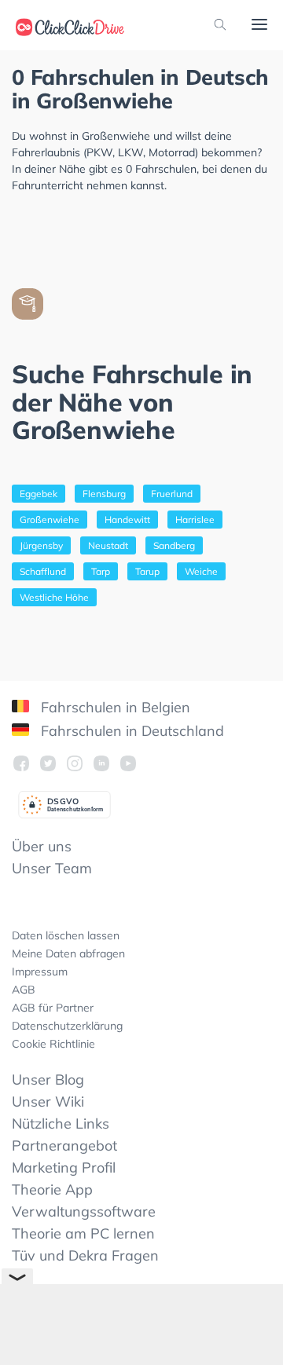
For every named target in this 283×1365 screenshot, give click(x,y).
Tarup (147, 571)
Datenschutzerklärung (67, 1026)
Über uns (42, 846)
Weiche (201, 571)
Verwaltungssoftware (84, 1211)
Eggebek (38, 494)
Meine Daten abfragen (68, 953)
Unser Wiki (48, 1101)
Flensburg (104, 494)
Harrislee (195, 519)
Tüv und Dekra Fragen (85, 1255)
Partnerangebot (64, 1145)
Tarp (100, 571)
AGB (23, 990)
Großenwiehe (49, 519)
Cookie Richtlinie (53, 1044)
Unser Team (52, 868)
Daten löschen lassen (65, 935)
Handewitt (127, 519)
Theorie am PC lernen (83, 1233)
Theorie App (52, 1189)
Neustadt (108, 545)
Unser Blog (48, 1079)
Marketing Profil (64, 1167)
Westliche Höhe (54, 597)
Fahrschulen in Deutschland (130, 731)
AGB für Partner (53, 1008)
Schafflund (43, 571)
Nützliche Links (60, 1123)
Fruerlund (172, 494)
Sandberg (174, 545)
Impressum (40, 971)
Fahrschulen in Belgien (113, 707)
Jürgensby (41, 545)
